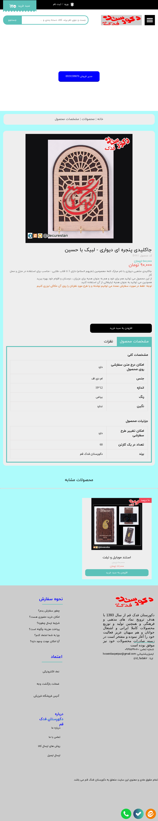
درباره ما (55, 728)
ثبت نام (57, 4)
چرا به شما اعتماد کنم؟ (47, 635)
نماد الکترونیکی (51, 672)
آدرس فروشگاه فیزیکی (46, 696)
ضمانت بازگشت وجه (48, 684)
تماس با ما (54, 737)
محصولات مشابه (79, 480)
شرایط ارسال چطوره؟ (48, 623)
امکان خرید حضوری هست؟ (44, 617)
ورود (66, 4)
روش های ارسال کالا (49, 746)
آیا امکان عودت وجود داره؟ (45, 641)
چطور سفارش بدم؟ (49, 611)
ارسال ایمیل (54, 755)
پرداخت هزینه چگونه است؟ (44, 629)
